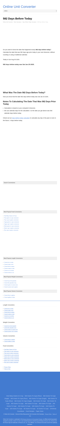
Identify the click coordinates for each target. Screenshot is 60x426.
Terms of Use (7, 368)
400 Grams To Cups (31, 403)
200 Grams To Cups (24, 406)
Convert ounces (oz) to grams (11, 287)
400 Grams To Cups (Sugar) (38, 398)
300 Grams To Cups (45, 403)
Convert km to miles (8, 262)
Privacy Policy (7, 367)
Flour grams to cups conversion (11, 217)
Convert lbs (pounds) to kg (10, 282)
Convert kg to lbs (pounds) (10, 280)
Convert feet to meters (9, 266)
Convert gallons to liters (9, 297)
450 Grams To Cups (17, 403)
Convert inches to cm (9, 272)
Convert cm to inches (9, 270)
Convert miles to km (8, 264)
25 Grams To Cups (43, 408)
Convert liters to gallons (9, 295)
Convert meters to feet (9, 268)
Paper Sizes (39, 411)
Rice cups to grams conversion (11, 230)
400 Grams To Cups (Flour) (19, 398)
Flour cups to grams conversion (11, 220)
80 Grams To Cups (29, 408)
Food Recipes (30, 411)
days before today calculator (21, 118)
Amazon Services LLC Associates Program (32, 419)
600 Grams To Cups (39, 401)
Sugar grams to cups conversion (11, 222)
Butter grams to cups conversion (11, 226)
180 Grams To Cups (38, 406)
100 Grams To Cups (16, 408)
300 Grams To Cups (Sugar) (23, 401)
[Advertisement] (30, 36)
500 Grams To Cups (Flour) (33, 396)
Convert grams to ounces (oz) (11, 284)
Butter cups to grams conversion (11, 228)
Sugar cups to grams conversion (11, 224)
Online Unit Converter (19, 7)
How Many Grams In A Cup (10, 215)
